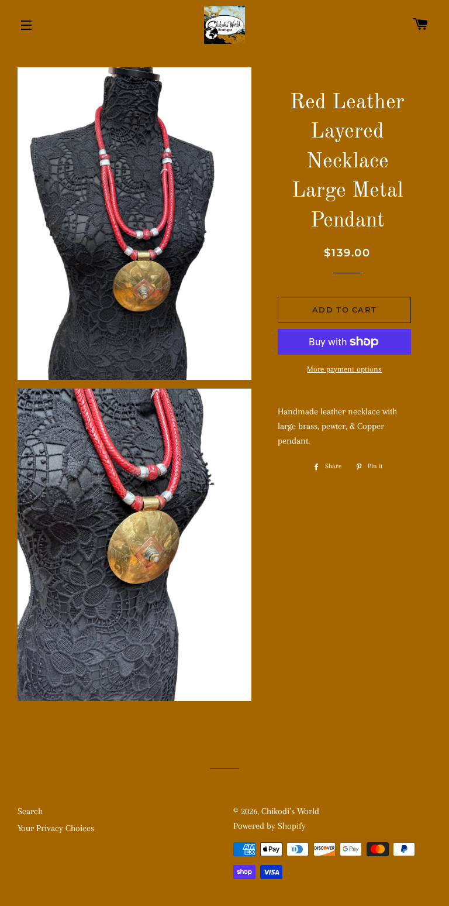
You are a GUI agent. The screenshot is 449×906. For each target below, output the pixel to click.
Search (30, 811)
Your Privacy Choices (56, 828)
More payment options (344, 369)
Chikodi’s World (290, 811)
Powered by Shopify (269, 826)
